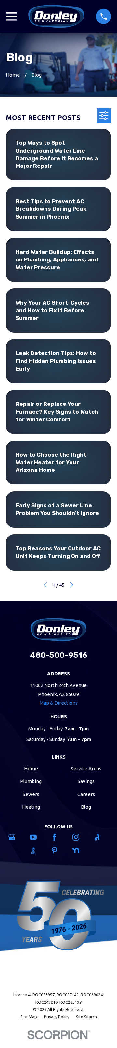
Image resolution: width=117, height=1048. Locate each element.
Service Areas (86, 768)
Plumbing (31, 781)
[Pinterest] (58, 850)
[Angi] (101, 837)
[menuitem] (28, 1017)
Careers (86, 794)
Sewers (31, 794)
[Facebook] (58, 837)
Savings (86, 781)
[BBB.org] (37, 850)
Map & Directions (59, 703)
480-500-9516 (58, 655)
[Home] (56, 16)
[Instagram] (79, 837)
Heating (31, 807)
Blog (86, 807)
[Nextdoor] (79, 850)
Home (31, 768)
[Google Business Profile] (15, 837)
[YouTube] (37, 837)
